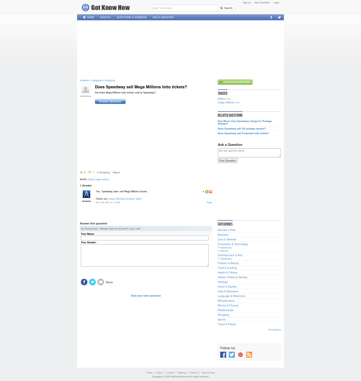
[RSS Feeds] (249, 355)
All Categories (274, 329)
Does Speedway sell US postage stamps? (242, 128)
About (159, 372)
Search (228, 8)
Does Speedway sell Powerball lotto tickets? (243, 133)
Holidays (223, 282)
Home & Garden (227, 286)
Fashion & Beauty (228, 263)
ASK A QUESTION (163, 17)
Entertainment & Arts (230, 255)
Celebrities (225, 258)
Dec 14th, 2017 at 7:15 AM (108, 202)
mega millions (102, 179)
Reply (209, 202)
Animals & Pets (227, 230)
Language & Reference (231, 296)
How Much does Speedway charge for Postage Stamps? (245, 122)
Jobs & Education (228, 291)
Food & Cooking (227, 268)
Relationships (226, 310)
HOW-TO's (105, 17)
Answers (84, 80)
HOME (89, 17)
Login (276, 2)
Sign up (247, 2)
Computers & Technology (233, 244)
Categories (96, 80)
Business (223, 234)
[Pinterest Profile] (240, 355)
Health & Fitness (227, 272)
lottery (91, 179)
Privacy (194, 372)
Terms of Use (208, 372)
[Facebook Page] (271, 17)
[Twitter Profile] (279, 17)
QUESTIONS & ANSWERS (132, 17)
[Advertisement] (180, 49)
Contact (170, 372)
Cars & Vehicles (227, 239)
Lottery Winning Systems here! (124, 198)
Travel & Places (227, 324)
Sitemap (182, 372)
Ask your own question (146, 295)
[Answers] (86, 194)
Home (149, 372)
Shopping (110, 80)
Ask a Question (262, 2)
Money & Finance (228, 305)
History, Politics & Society (232, 277)
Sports (221, 319)
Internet (224, 250)
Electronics (226, 247)
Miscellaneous (226, 300)
